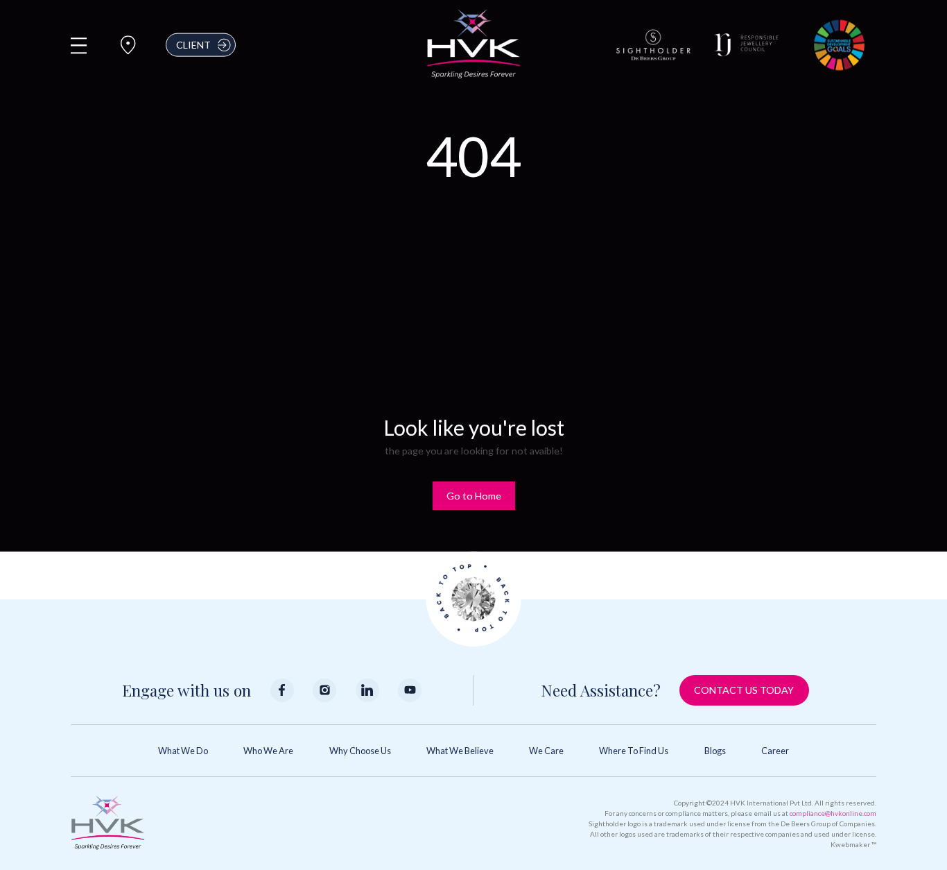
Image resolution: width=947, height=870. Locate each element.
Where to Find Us (633, 750)
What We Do (183, 750)
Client (193, 45)
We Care (546, 750)
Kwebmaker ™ (853, 844)
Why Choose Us (360, 750)
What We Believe (460, 750)
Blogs (715, 750)
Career (775, 750)
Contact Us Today (744, 690)
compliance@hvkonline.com (833, 813)
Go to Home (473, 496)
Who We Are (268, 750)
